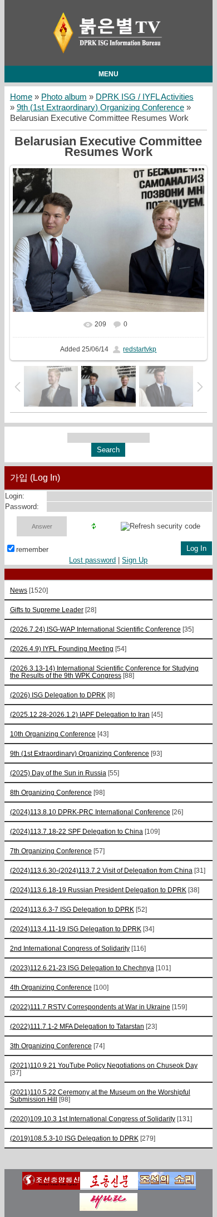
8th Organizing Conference (51, 792)
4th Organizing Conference (51, 987)
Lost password (92, 560)
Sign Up (134, 560)
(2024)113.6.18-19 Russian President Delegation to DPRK (98, 889)
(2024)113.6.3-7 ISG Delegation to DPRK (72, 909)
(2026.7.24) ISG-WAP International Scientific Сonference (95, 629)
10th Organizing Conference (53, 733)
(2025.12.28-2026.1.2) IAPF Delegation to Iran (80, 714)
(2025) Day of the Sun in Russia (58, 772)
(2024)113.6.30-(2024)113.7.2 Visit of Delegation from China (101, 870)
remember (32, 549)
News (18, 590)
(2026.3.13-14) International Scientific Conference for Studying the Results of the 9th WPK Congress (104, 671)
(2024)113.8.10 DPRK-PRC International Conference (90, 811)
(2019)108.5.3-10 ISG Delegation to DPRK (74, 1138)
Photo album (64, 96)
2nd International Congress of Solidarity (70, 948)
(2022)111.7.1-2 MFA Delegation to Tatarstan (77, 1026)
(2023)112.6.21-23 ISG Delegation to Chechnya (82, 967)
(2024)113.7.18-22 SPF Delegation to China (76, 831)
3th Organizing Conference (51, 1045)
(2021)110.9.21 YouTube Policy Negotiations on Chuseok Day (104, 1065)
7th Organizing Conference (51, 850)
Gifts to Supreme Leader (46, 609)
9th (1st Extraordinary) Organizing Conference (100, 107)
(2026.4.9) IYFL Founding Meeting (62, 648)
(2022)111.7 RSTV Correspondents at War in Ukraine (90, 1006)
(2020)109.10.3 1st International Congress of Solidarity (92, 1118)
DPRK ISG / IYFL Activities (145, 96)
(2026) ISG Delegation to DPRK (58, 694)
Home (21, 96)
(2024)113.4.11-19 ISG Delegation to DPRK (75, 928)
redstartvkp (139, 349)
